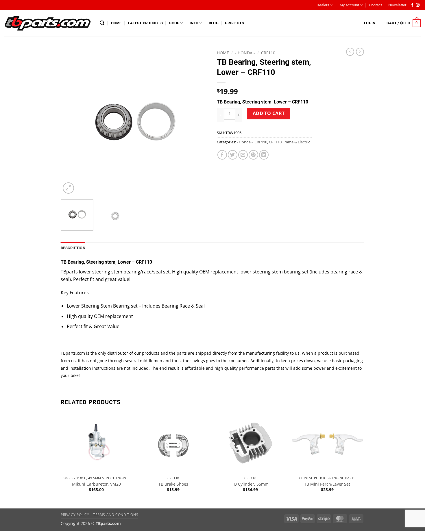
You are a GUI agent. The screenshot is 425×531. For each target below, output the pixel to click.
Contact (375, 5)
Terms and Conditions (115, 514)
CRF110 (268, 52)
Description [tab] (73, 248)
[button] (102, 23)
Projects (234, 23)
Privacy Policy (75, 514)
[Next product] (350, 52)
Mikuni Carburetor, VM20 (96, 484)
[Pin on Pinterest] (253, 155)
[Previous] (71, 121)
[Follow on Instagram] (418, 5)
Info (194, 23)
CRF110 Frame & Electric (289, 142)
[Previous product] (360, 52)
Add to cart (269, 113)
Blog (214, 23)
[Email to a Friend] (243, 155)
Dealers (323, 5)
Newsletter (397, 5)
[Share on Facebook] (222, 155)
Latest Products (145, 23)
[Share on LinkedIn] (264, 155)
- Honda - (245, 52)
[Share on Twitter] (232, 155)
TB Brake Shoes (173, 484)
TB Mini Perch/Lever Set (327, 484)
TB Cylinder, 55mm (250, 484)
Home (116, 23)
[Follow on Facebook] (412, 5)
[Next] (198, 121)
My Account (349, 5)
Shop (174, 23)
